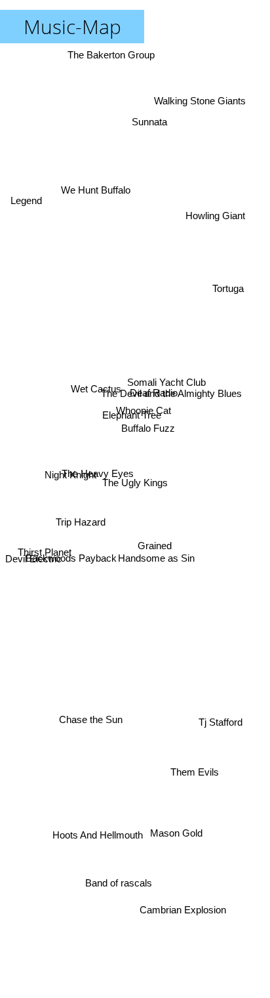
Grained (153, 539)
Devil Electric (33, 572)
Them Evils (194, 777)
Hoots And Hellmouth (97, 844)
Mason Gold (183, 823)
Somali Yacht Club (164, 365)
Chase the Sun (91, 720)
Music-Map (72, 26)
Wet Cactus (94, 397)
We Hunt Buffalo (94, 187)
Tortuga (231, 286)
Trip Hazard (80, 512)
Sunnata (150, 115)
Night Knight (69, 475)
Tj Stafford (220, 726)
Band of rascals (119, 878)
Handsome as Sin (158, 556)
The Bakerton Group (109, 54)
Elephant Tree (132, 412)
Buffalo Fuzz (146, 430)
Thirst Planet (44, 558)
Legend (25, 203)
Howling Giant (217, 225)
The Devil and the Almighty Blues (169, 386)
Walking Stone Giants (206, 111)
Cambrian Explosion (179, 909)
